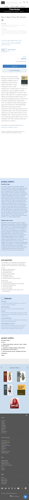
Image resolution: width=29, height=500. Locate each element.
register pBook (4, 460)
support (3, 469)
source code (4, 482)
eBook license (4, 480)
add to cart (14, 66)
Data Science (7, 44)
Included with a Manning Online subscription (11, 43)
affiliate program (5, 452)
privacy (3, 477)
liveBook (17, 6)
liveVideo (3, 425)
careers (3, 449)
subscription (22, 6)
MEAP (12, 6)
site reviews (5, 440)
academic (3, 446)
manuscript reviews (5, 451)
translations (3, 483)
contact (3, 468)
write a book (4, 443)
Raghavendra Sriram (16, 40)
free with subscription (14, 70)
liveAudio (3, 428)
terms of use (4, 479)
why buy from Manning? (6, 465)
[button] (1, 10)
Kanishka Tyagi (5, 40)
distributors (3, 448)
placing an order (4, 462)
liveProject (3, 426)
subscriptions (4, 431)
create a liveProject (5, 445)
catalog (6, 6)
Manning (3, 420)
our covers (3, 432)
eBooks (3, 429)
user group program (5, 442)
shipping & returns (5, 463)
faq (2, 466)
